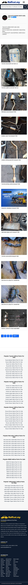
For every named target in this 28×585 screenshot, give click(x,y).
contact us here (14, 545)
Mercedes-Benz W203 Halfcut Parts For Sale (14, 447)
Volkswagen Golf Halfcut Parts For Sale (14, 485)
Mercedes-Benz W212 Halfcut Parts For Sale (14, 455)
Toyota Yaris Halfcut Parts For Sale (14, 371)
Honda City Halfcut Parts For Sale (14, 387)
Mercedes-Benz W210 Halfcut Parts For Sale (14, 451)
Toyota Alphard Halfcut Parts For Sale (14, 360)
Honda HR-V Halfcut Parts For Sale (14, 395)
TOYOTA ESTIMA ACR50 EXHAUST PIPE (11, 184)
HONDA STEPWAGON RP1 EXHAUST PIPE (11, 160)
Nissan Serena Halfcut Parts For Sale (14, 413)
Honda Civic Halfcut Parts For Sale (14, 385)
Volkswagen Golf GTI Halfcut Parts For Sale (14, 495)
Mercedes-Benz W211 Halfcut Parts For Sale (14, 453)
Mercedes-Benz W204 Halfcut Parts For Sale (14, 449)
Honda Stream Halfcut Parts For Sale (14, 403)
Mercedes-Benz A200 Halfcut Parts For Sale (14, 441)
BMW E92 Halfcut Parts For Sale (14, 469)
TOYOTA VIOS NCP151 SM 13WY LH (10, 63)
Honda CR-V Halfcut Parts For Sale (14, 397)
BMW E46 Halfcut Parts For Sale (14, 477)
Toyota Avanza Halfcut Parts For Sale (14, 369)
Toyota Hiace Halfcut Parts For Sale (14, 375)
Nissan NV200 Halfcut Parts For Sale (14, 419)
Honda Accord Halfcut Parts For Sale (14, 389)
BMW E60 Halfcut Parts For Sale (14, 466)
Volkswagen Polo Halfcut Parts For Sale (14, 487)
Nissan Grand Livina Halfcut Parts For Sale (14, 426)
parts (10, 535)
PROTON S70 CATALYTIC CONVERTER (10, 280)
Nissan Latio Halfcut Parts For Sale (14, 423)
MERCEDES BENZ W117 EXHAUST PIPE (10, 232)
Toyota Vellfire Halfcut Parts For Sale (14, 362)
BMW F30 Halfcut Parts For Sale (14, 464)
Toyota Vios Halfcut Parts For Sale (14, 364)
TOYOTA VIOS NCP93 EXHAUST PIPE (10, 256)
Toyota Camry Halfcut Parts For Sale (14, 367)
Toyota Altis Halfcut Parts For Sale (14, 366)
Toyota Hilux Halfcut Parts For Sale (14, 373)
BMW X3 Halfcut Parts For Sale (14, 471)
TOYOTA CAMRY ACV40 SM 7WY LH (10, 88)
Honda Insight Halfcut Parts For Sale (14, 393)
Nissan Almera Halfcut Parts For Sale (14, 411)
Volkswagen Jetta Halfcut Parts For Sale (14, 493)
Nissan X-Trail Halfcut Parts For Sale (14, 417)
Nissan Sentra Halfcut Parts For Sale (14, 428)
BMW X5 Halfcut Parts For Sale (14, 473)
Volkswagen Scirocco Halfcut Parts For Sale (14, 497)
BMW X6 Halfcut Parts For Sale (14, 475)
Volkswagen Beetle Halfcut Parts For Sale (14, 491)
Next (15, 336)
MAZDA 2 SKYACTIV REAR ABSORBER (10, 328)
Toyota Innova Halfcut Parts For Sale (14, 377)
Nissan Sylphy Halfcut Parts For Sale (14, 424)
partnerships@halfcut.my (6, 547)
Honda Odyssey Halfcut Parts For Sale (14, 401)
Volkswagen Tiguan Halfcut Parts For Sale (14, 501)
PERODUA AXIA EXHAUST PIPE (9, 112)
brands (24, 529)
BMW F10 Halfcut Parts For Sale (14, 462)
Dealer (14, 17)
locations (9, 525)
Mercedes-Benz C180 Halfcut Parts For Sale (14, 445)
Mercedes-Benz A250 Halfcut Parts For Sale (14, 443)
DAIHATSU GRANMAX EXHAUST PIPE (10, 208)
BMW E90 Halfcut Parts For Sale (14, 467)
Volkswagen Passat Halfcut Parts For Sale (14, 489)
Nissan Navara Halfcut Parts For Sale (14, 415)
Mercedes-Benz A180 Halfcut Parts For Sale (14, 439)
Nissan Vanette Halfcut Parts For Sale (14, 421)
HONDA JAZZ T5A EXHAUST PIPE (9, 136)
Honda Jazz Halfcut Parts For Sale (14, 391)
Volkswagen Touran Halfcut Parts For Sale (14, 499)
